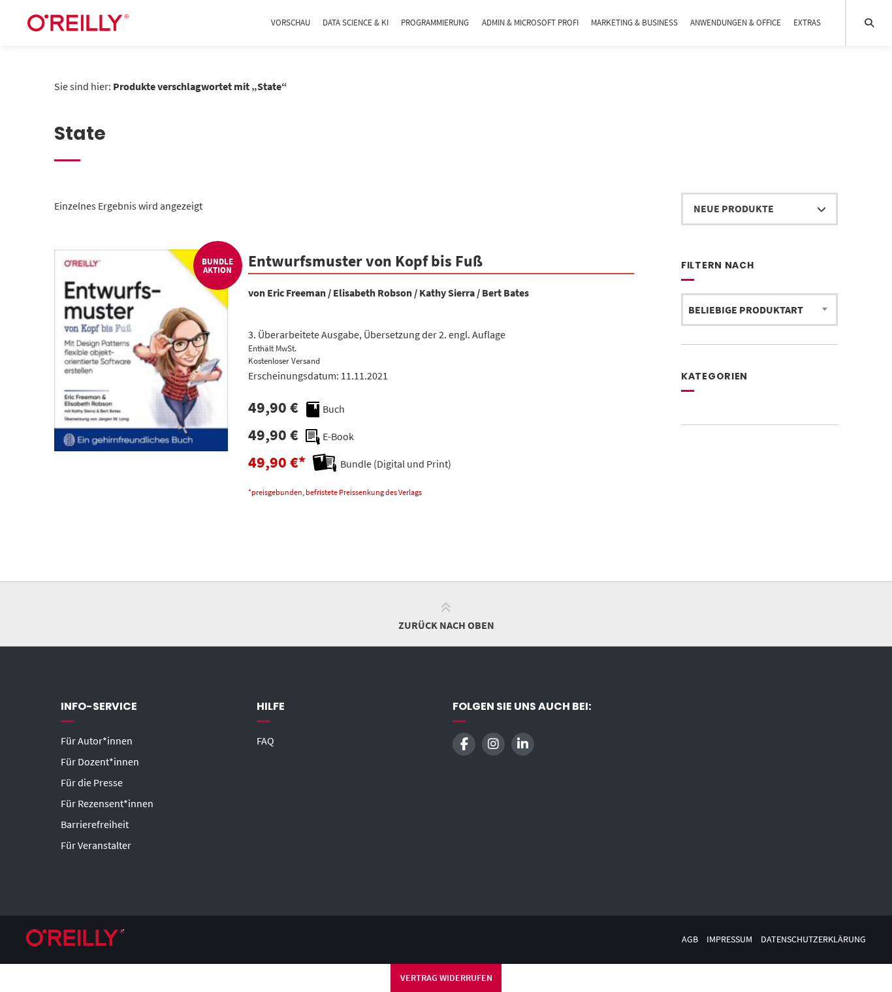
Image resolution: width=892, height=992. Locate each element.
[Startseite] (78, 23)
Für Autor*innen (97, 740)
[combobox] (759, 309)
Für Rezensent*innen (107, 803)
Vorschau (290, 22)
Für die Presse (92, 782)
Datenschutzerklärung (813, 939)
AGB (690, 939)
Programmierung (435, 22)
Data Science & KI (356, 22)
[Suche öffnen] (869, 23)
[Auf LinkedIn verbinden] (522, 744)
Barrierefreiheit (95, 824)
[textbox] (759, 309)
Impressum (729, 939)
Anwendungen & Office (735, 22)
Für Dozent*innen (100, 761)
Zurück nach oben (446, 625)
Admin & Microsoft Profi (530, 22)
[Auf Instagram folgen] (493, 744)
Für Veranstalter (96, 845)
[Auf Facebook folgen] (464, 744)
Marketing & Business (634, 22)
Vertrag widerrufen (446, 978)
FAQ (265, 740)
